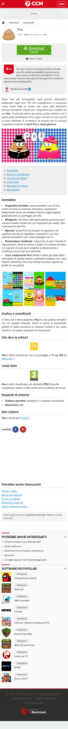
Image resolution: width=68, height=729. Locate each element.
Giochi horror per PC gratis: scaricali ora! (24, 550)
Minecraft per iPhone (24, 645)
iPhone (24, 418)
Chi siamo (10, 694)
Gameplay (12, 170)
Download (14, 22)
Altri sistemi (13, 189)
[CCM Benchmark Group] (34, 712)
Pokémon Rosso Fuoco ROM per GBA (22, 542)
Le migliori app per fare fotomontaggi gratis (25, 560)
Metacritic (7, 358)
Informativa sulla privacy (50, 694)
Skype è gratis (9, 491)
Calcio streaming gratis (14, 506)
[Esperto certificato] (29, 89)
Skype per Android (12, 495)
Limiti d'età (12, 182)
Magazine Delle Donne (45, 698)
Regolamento (26, 698)
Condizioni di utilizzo (26, 694)
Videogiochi (28, 22)
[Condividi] (15, 429)
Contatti (14, 698)
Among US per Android (25, 578)
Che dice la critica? (16, 178)
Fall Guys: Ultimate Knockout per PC (31, 623)
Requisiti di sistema (17, 185)
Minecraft (9, 555)
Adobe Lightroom (12, 546)
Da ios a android (11, 498)
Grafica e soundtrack (18, 174)
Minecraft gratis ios (12, 502)
